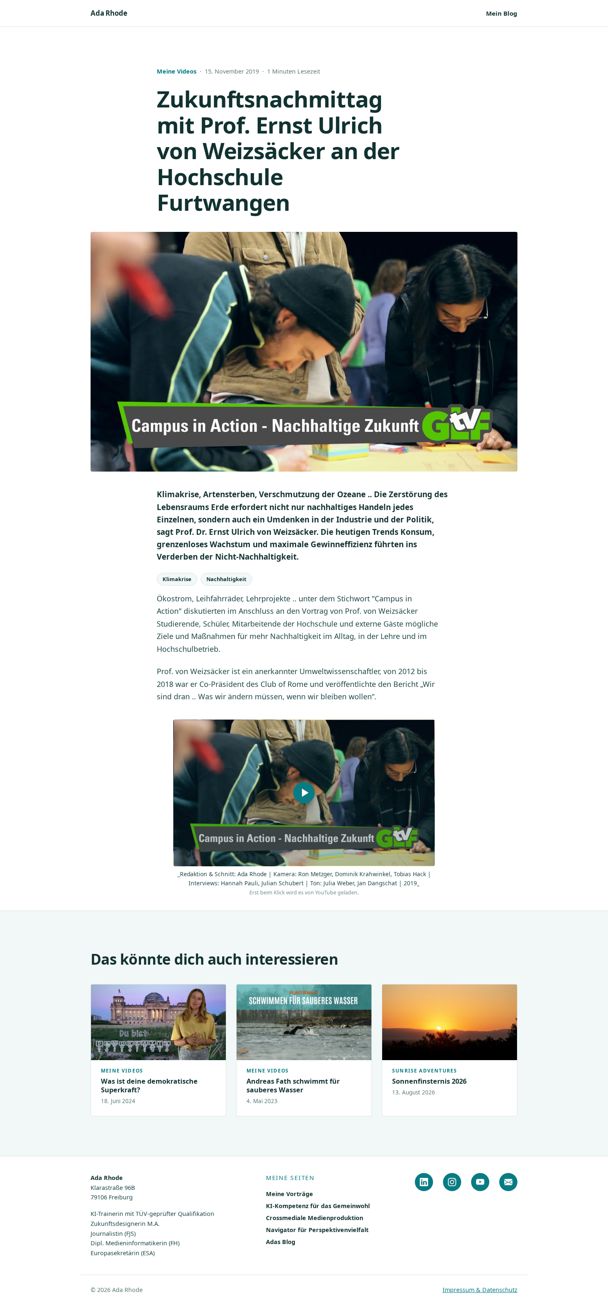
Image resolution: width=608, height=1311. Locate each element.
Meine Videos (176, 71)
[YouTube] (480, 1182)
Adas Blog (280, 1242)
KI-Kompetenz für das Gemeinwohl (318, 1206)
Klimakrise (177, 579)
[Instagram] (452, 1182)
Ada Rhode (109, 13)
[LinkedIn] (424, 1182)
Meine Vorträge (289, 1194)
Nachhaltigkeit (226, 579)
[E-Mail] (508, 1182)
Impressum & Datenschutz (480, 1290)
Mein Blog (501, 13)
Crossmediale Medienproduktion (314, 1218)
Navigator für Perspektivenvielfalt (317, 1230)
